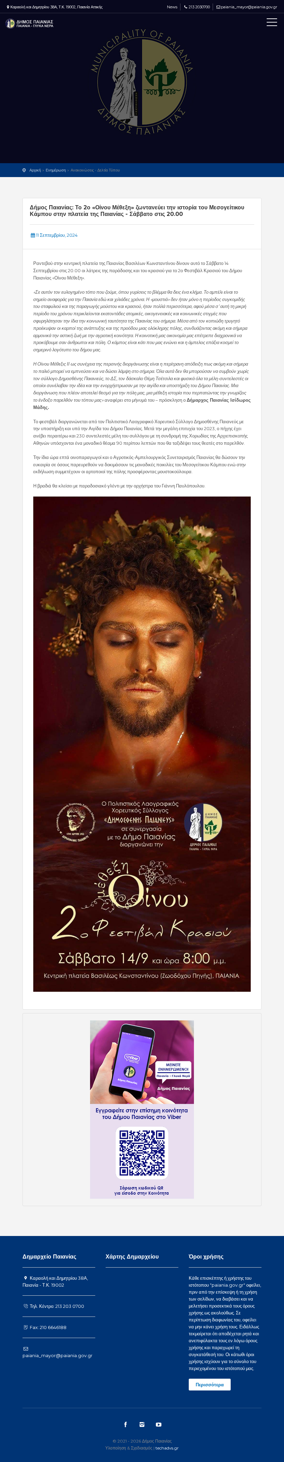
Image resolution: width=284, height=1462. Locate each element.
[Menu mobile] (272, 23)
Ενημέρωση (56, 170)
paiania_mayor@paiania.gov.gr (249, 7)
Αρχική (35, 170)
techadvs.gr (167, 1448)
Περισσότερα (210, 1384)
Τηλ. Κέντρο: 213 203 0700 (56, 1306)
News (171, 7)
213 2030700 (199, 7)
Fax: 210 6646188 (47, 1327)
